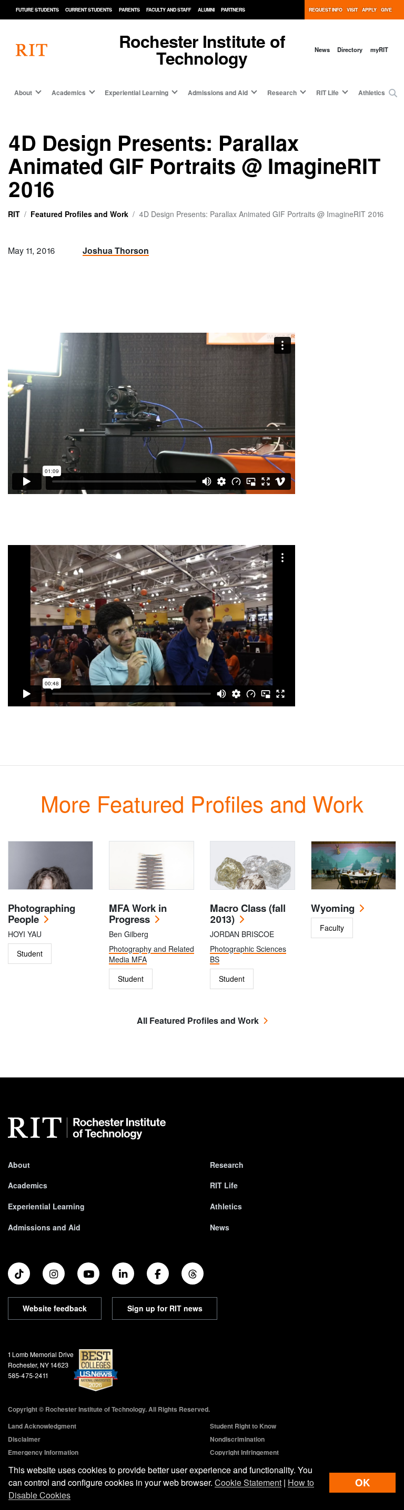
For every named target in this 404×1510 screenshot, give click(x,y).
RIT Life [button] (327, 92)
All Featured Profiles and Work (198, 1020)
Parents (129, 9)
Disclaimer (24, 1439)
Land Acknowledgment (42, 1426)
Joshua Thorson (116, 250)
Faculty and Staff (168, 9)
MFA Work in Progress (138, 913)
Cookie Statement (248, 1482)
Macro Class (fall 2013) (248, 913)
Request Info (325, 9)
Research (227, 1164)
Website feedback (55, 1308)
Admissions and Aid (44, 1227)
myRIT (379, 49)
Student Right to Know (243, 1426)
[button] (393, 93)
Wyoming (333, 907)
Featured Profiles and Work (79, 214)
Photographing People (41, 913)
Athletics (371, 92)
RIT (14, 214)
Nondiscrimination (237, 1439)
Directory (349, 49)
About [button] (23, 92)
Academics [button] (69, 92)
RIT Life (224, 1185)
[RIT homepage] (31, 49)
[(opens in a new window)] (19, 1273)
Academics (27, 1185)
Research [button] (282, 92)
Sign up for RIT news (165, 1308)
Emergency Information (43, 1452)
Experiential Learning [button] (136, 92)
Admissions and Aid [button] (218, 92)
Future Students (37, 9)
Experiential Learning (46, 1206)
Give (386, 9)
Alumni (206, 9)
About (19, 1164)
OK (362, 1482)
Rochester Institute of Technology (202, 49)
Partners (233, 9)
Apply (369, 9)
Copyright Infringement (244, 1452)
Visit (352, 9)
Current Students (88, 9)
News (322, 49)
